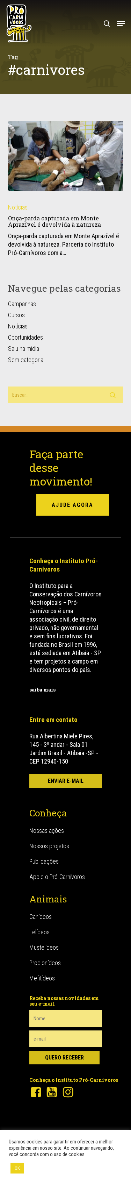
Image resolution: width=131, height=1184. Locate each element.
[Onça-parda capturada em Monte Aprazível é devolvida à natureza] (65, 156)
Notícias (18, 207)
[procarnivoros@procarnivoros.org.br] (65, 781)
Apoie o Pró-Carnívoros (57, 876)
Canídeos (40, 916)
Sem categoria (25, 359)
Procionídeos (45, 962)
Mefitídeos (42, 978)
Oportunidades (25, 337)
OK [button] (17, 1168)
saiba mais (42, 689)
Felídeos (39, 932)
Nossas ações (46, 830)
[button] (121, 23)
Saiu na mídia (23, 348)
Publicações (44, 861)
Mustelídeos (44, 947)
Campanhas (22, 303)
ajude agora (72, 505)
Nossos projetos (49, 846)
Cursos (16, 315)
